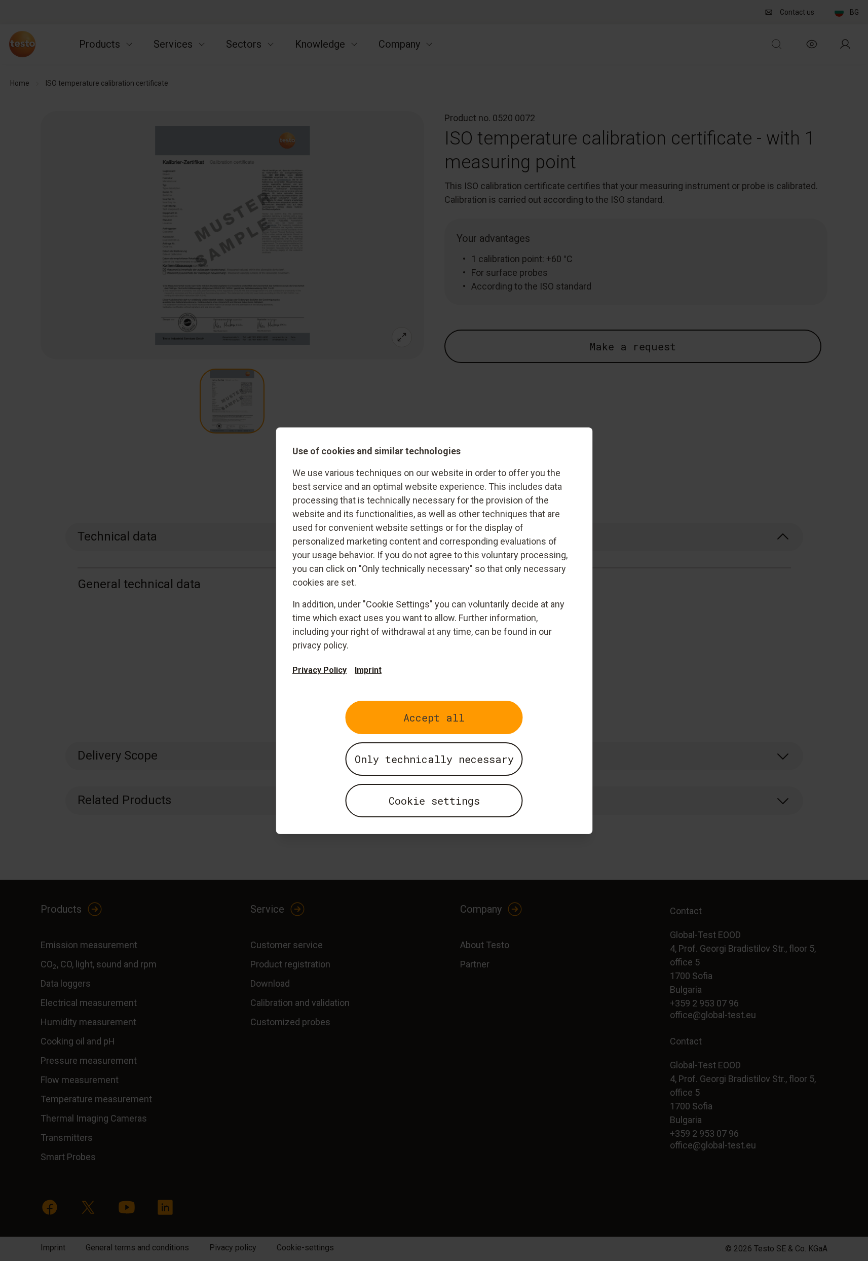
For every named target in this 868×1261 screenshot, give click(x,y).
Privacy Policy (319, 670)
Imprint (368, 670)
